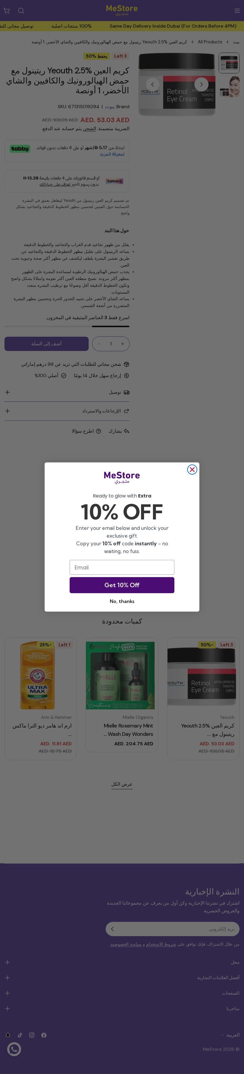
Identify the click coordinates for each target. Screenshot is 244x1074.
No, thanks (122, 601)
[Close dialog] (192, 469)
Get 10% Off (122, 585)
